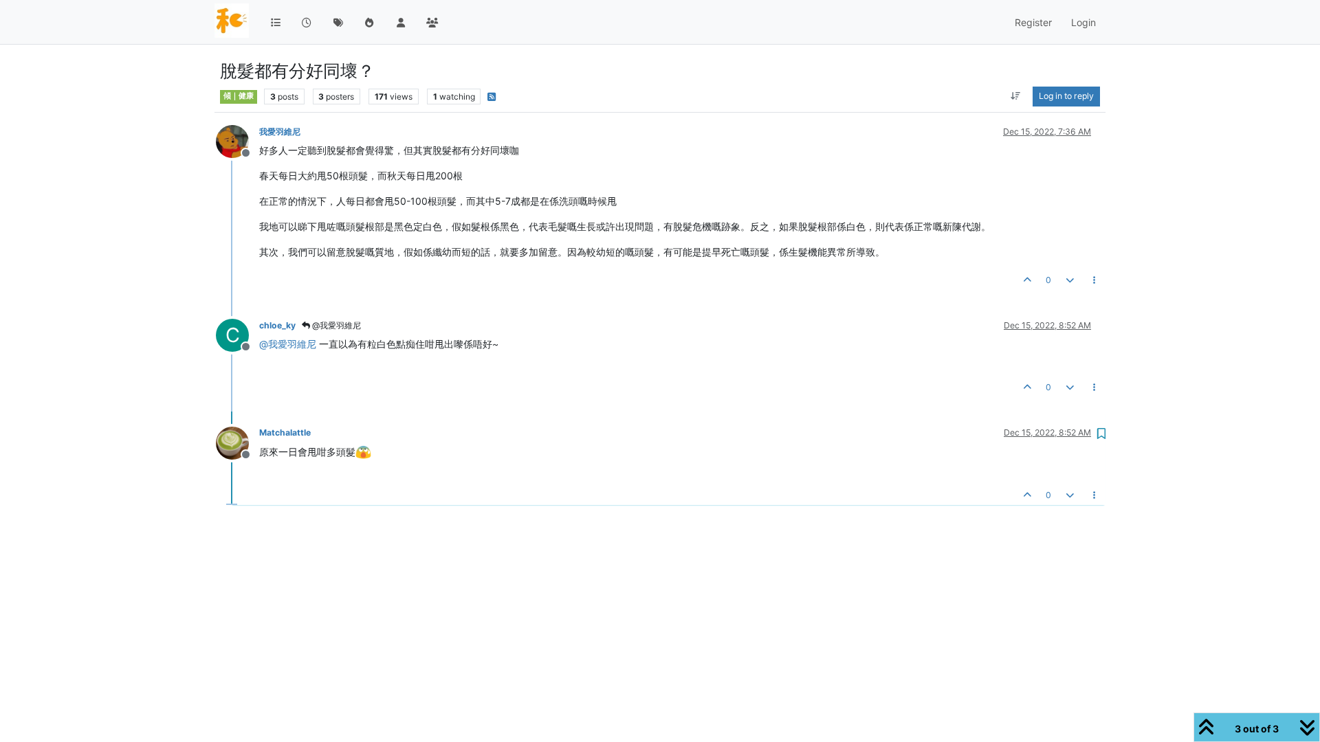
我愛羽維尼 (279, 131)
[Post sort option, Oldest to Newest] (1015, 96)
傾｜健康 (238, 95)
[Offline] (237, 140)
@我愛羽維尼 (335, 325)
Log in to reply (1066, 96)
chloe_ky (277, 325)
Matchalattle (285, 432)
